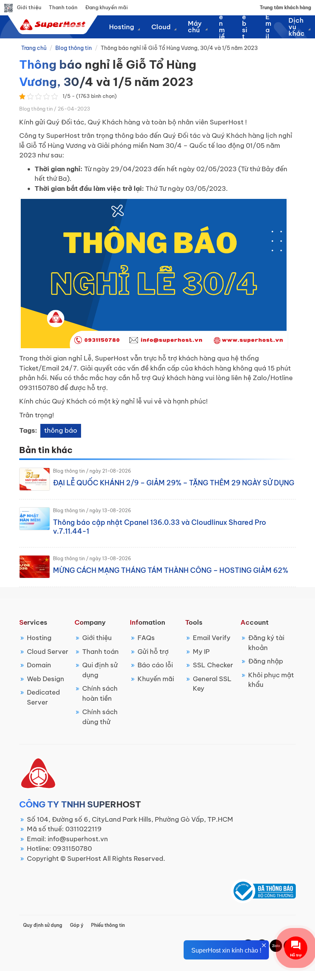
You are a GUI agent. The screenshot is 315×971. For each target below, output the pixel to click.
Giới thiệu (29, 7)
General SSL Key (212, 684)
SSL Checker (213, 665)
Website (245, 26)
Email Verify (211, 638)
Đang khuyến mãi (106, 7)
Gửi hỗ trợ (153, 651)
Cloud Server (47, 651)
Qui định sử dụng (100, 670)
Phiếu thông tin (108, 925)
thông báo (60, 430)
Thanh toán (63, 7)
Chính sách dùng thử (100, 717)
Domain (39, 665)
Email (268, 26)
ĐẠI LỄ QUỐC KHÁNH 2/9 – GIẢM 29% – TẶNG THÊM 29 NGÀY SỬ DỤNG (173, 482)
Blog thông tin (73, 48)
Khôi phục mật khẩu (271, 680)
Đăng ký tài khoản (266, 643)
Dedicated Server (43, 697)
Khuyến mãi (156, 679)
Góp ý (76, 925)
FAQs (146, 638)
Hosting (39, 638)
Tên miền (222, 26)
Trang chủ (33, 48)
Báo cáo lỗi (155, 665)
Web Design (45, 679)
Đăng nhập (265, 661)
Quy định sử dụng (42, 925)
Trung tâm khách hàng (285, 7)
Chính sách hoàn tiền (100, 693)
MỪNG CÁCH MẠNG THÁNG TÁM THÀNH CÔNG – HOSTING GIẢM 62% (170, 570)
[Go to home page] (51, 24)
